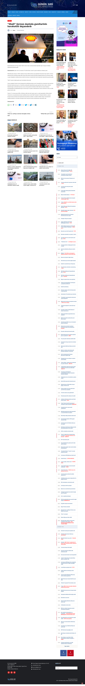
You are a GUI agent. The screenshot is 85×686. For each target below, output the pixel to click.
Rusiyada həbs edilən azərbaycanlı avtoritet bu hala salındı (61, 103)
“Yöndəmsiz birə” (68, 241)
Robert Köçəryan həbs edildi (66, 517)
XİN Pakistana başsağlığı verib (67, 629)
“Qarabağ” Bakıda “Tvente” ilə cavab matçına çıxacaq (68, 452)
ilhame (14, 30)
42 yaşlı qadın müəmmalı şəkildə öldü (68, 338)
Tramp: (68, 203)
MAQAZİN (14, 15)
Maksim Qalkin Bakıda (67, 194)
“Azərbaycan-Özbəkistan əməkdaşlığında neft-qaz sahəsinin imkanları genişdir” (67, 373)
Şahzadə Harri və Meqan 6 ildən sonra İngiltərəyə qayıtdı (68, 510)
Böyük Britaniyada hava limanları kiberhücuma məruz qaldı (67, 215)
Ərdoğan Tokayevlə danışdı (66, 218)
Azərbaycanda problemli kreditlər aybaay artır (67, 475)
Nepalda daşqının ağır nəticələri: (68, 211)
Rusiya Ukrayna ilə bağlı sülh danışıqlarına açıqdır (66, 171)
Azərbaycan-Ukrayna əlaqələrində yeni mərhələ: (72, 123)
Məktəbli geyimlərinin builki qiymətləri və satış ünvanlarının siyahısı (68, 412)
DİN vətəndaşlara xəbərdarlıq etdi (67, 482)
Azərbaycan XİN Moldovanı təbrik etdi (68, 455)
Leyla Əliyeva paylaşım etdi (67, 567)
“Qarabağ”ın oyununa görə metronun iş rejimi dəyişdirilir (68, 298)
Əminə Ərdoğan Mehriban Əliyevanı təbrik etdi (68, 601)
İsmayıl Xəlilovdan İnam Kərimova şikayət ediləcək (72, 101)
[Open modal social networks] (35, 105)
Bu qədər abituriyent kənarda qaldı (67, 331)
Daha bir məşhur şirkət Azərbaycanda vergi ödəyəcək (68, 291)
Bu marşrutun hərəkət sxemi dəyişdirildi (68, 554)
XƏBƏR (9, 20)
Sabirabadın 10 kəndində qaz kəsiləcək (68, 294)
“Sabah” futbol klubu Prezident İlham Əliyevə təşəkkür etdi (68, 559)
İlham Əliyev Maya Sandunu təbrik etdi (68, 415)
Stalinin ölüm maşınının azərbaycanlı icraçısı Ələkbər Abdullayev (68, 227)
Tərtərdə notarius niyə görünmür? (67, 392)
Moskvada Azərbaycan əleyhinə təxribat (68, 302)
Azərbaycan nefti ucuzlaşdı (66, 485)
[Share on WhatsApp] (10, 105)
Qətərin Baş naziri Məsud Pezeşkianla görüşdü (68, 207)
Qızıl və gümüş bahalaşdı (66, 496)
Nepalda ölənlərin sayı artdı (68, 539)
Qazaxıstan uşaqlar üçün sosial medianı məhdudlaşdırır (68, 448)
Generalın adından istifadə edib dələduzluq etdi (67, 551)
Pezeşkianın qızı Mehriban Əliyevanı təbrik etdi (68, 626)
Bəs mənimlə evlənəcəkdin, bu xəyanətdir (68, 613)
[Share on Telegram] (32, 105)
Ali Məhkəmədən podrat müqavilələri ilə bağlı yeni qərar (68, 479)
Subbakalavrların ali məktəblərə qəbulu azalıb (68, 378)
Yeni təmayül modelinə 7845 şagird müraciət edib (67, 419)
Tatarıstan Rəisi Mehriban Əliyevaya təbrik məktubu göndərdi (68, 575)
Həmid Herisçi (67, 458)
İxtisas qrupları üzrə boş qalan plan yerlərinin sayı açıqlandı (68, 389)
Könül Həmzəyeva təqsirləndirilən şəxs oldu (68, 579)
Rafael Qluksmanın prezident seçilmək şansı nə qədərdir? (68, 335)
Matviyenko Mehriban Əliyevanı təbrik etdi (68, 347)
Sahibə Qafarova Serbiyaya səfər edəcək (67, 571)
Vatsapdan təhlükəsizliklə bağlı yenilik (68, 594)
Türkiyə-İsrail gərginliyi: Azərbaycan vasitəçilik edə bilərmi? (68, 283)
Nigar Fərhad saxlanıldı (65, 506)
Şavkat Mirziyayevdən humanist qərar (68, 381)
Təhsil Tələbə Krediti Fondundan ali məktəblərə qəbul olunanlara (68, 404)
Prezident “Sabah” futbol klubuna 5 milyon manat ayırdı (67, 310)
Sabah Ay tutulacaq (64, 286)
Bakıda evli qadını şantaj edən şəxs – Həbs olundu (68, 318)
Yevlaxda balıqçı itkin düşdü (66, 547)
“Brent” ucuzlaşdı (64, 514)
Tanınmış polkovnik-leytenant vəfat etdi (68, 183)
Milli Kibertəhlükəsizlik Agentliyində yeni (68, 272)
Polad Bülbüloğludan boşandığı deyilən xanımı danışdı (61, 66)
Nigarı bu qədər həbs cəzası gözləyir (68, 279)
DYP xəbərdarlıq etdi (65, 439)
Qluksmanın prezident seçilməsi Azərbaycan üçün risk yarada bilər (68, 327)
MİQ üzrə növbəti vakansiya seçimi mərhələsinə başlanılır (67, 609)
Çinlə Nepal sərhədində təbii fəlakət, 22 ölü (68, 634)
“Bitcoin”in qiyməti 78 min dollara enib (68, 582)
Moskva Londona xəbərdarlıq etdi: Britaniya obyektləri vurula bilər (14, 168)
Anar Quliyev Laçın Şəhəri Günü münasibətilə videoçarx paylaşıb (68, 638)
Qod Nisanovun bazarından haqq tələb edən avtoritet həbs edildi (72, 66)
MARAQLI (18, 15)
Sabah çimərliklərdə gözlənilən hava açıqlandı (68, 314)
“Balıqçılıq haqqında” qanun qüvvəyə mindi (68, 306)
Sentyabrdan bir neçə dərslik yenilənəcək (66, 408)
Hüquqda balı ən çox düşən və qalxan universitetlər (68, 359)
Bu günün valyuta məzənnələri (66, 503)
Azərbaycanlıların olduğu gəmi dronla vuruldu (68, 245)
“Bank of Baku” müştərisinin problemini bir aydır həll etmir (68, 363)
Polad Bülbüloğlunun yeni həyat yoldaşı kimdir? (61, 121)
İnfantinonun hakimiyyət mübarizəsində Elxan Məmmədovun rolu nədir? (68, 428)
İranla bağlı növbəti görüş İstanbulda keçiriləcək (68, 191)
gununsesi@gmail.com (37, 667)
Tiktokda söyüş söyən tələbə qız (67, 534)
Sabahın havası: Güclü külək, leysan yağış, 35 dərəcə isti (68, 385)
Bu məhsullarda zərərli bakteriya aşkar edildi (68, 618)
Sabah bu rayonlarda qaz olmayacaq (68, 263)
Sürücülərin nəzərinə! (65, 597)
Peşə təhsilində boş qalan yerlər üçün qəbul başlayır (68, 443)
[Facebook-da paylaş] (14, 105)
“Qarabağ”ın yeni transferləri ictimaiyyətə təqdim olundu (66, 175)
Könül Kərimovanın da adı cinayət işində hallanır (68, 591)
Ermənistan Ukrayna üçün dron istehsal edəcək (68, 342)
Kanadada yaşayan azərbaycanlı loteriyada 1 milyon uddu (72, 85)
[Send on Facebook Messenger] (21, 105)
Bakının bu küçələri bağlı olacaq (67, 257)
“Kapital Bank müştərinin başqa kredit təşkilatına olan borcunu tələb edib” (68, 367)
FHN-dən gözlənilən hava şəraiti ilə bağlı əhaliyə (68, 500)
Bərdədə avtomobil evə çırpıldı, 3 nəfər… (68, 234)
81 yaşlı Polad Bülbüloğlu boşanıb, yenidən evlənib (61, 85)
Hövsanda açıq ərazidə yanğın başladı (68, 260)
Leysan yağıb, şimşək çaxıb (68, 462)
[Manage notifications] (82, 683)
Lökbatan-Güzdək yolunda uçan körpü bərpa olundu (68, 400)
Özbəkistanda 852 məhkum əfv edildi (68, 395)
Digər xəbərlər (67, 646)
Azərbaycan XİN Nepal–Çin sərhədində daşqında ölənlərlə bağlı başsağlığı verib (68, 563)
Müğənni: (68, 254)
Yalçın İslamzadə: (68, 470)
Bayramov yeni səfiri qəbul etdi (68, 231)
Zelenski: (68, 543)
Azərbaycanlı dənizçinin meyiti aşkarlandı (67, 187)
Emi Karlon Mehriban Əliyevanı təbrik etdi (68, 250)
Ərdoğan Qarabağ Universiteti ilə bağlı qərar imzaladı (68, 493)
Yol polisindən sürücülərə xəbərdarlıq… (68, 268)
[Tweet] (27, 105)
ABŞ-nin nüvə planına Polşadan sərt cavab (68, 179)
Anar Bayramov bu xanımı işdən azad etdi (68, 238)
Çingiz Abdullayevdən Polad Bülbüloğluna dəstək (66, 222)
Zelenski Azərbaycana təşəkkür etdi (68, 530)
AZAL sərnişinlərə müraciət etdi (67, 431)
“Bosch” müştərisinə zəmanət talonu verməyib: (68, 435)
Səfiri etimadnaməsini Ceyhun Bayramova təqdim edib (66, 355)
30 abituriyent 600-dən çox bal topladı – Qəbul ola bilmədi (68, 323)
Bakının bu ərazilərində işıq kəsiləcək (68, 488)
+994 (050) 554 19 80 (37, 665)
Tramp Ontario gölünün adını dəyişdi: (68, 199)
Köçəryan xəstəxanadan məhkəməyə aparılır (68, 622)
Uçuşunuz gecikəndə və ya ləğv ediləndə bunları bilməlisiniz (67, 643)
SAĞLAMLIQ (10, 15)
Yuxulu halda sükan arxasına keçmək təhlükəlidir (68, 466)
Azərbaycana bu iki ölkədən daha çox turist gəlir (68, 423)
